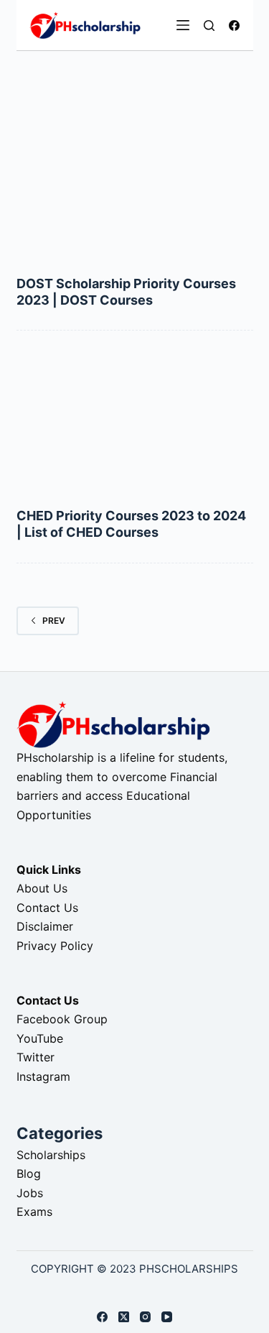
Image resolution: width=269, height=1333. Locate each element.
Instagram (43, 1076)
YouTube (39, 1038)
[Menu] (182, 25)
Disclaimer (44, 926)
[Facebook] (234, 25)
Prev (53, 620)
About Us (41, 888)
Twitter (35, 1057)
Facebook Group (62, 1019)
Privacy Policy (54, 945)
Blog (28, 1173)
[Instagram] (145, 1316)
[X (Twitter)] (123, 1316)
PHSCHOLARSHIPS (188, 1269)
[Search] (209, 25)
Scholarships (50, 1155)
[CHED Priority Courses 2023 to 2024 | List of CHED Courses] (134, 419)
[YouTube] (166, 1316)
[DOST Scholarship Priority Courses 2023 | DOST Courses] (134, 187)
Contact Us (47, 907)
